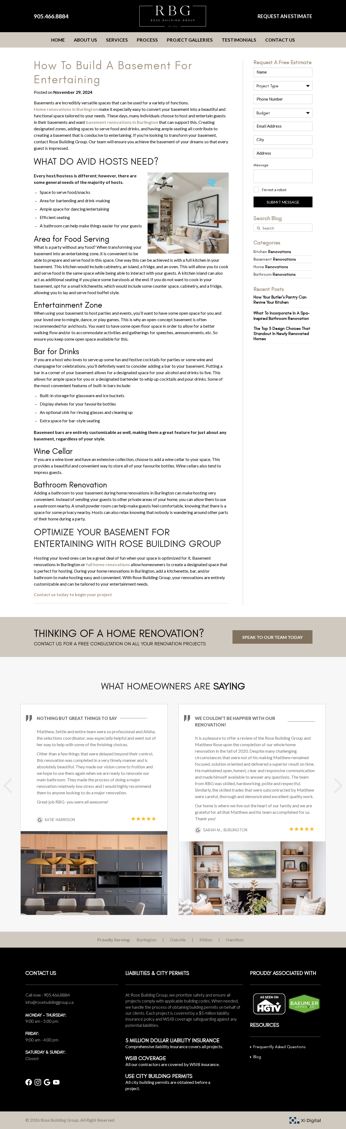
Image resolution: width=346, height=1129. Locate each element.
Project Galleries (190, 40)
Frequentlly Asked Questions (279, 1046)
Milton (205, 939)
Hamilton (235, 939)
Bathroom (274, 274)
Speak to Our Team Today (272, 637)
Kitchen (272, 251)
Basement (275, 259)
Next (338, 788)
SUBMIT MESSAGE (283, 202)
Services (117, 40)
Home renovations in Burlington (66, 109)
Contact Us (280, 40)
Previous (13, 788)
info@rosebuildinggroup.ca (49, 1002)
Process (147, 40)
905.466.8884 (51, 16)
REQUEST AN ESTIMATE (285, 16)
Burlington (146, 939)
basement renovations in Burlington (122, 122)
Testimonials (239, 40)
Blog (257, 1056)
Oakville (178, 939)
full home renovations (108, 564)
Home (58, 40)
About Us (85, 40)
